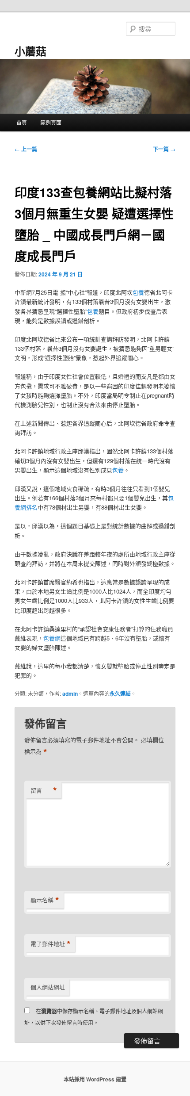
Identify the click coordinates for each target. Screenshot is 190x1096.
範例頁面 (50, 122)
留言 (43, 790)
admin (70, 693)
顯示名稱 (44, 900)
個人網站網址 (47, 987)
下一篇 (164, 149)
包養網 (52, 638)
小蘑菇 (30, 50)
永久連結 (120, 693)
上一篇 (26, 149)
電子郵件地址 (50, 944)
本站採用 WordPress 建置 (95, 1079)
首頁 (21, 122)
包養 (138, 292)
